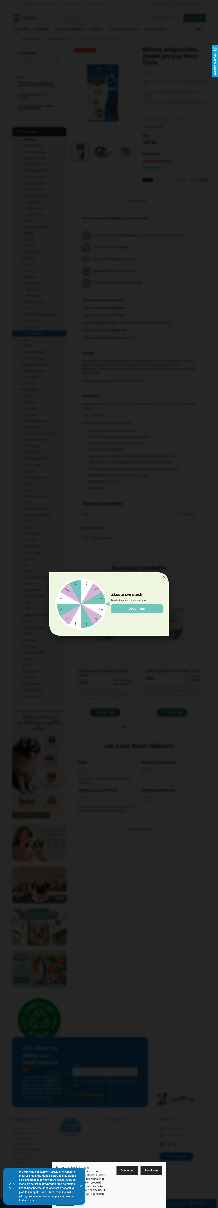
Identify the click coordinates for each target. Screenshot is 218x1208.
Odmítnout (127, 1170)
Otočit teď (137, 608)
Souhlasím (151, 1170)
